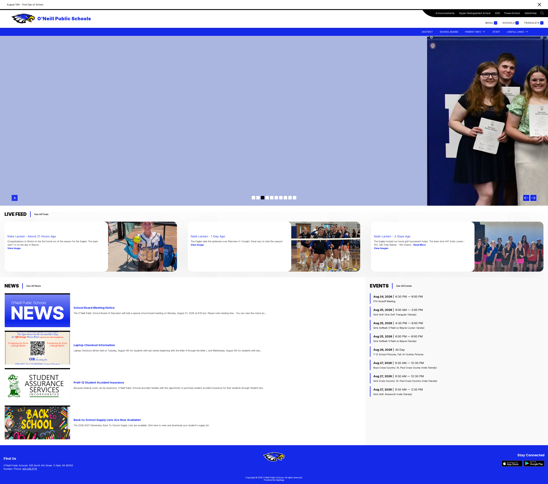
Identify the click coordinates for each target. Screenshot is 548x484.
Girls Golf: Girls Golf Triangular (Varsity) (394, 314)
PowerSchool (512, 13)
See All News (33, 285)
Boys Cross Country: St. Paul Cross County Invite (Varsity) (405, 367)
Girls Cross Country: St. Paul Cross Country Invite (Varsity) (405, 381)
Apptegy (280, 480)
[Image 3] (262, 197)
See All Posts (41, 214)
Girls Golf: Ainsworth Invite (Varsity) (392, 394)
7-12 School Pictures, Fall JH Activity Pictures (398, 354)
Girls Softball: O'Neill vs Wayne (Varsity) (395, 341)
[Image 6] (276, 197)
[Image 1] (253, 197)
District (427, 31)
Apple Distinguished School (475, 13)
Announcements (445, 13)
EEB (497, 13)
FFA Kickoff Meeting (384, 301)
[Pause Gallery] (14, 198)
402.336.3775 (29, 468)
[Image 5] (271, 197)
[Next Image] (533, 198)
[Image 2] (258, 197)
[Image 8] (285, 197)
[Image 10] (294, 197)
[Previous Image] (526, 198)
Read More (419, 244)
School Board (449, 31)
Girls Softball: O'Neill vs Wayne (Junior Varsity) (398, 327)
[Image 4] (267, 197)
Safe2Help (531, 13)
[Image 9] (290, 197)
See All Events (404, 285)
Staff (496, 31)
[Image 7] (281, 197)
